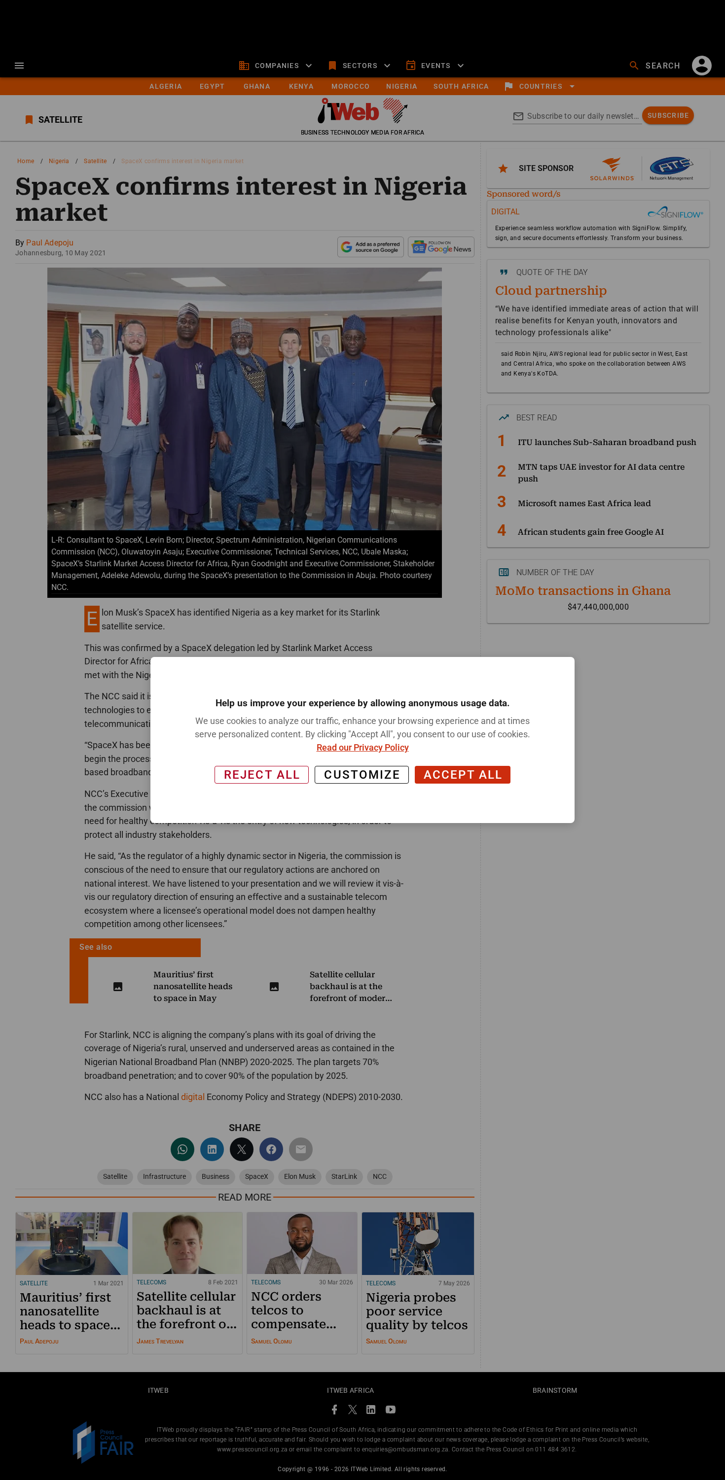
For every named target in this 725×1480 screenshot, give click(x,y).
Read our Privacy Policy (363, 747)
